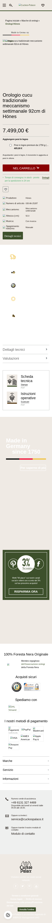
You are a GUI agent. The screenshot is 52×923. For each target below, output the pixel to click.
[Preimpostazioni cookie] (8, 915)
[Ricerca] (11, 5)
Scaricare (25, 402)
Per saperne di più (33, 467)
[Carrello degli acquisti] (47, 5)
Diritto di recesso (34, 899)
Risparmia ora (26, 591)
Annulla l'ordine (26, 909)
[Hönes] (9, 41)
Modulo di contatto (23, 833)
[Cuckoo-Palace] (27, 5)
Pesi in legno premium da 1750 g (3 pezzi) (32, 145)
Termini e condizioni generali (25, 895)
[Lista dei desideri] (43, 5)
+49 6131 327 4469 (23, 802)
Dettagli (45, 177)
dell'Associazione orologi (33, 664)
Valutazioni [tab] (11, 358)
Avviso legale (16, 899)
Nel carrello (24, 168)
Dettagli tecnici (12, 235)
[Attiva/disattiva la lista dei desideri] (6, 189)
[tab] (25, 349)
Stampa (24, 384)
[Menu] (5, 5)
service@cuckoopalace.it (27, 819)
